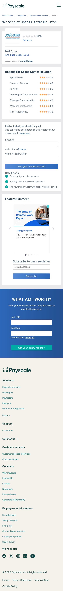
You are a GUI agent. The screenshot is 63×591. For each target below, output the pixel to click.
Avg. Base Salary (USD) (17, 54)
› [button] (53, 228)
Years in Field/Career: (16, 153)
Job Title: (16, 317)
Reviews (27, 40)
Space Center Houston (39, 16)
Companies (21, 16)
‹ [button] (10, 228)
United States (7, 16)
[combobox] (31, 144)
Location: (9, 139)
